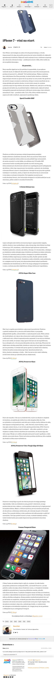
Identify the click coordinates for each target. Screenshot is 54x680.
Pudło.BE (30, 660)
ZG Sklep (13, 358)
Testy (24, 621)
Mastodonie (31, 638)
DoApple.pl (14, 183)
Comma (6, 621)
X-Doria (28, 621)
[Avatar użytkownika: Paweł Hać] (7, 629)
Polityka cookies (44, 667)
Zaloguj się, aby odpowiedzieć (9, 654)
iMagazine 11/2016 (37, 616)
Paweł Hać (10, 47)
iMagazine (14, 659)
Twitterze (40, 638)
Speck (15, 621)
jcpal (11, 621)
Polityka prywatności (33, 667)
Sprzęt (20, 621)
